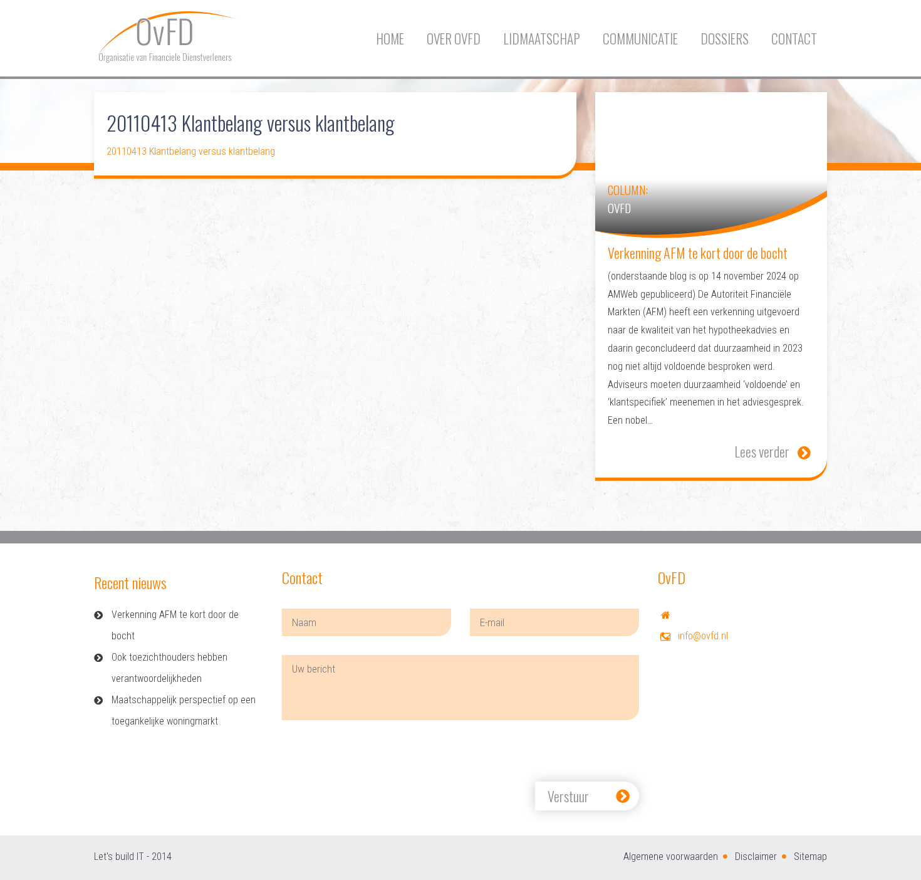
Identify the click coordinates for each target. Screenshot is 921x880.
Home (390, 38)
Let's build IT (119, 856)
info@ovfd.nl (703, 636)
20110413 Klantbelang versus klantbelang (191, 151)
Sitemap (810, 856)
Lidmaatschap (541, 38)
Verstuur (568, 796)
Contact (794, 38)
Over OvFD (454, 38)
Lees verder (761, 451)
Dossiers (724, 38)
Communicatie (640, 38)
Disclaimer (756, 856)
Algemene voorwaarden (670, 856)
